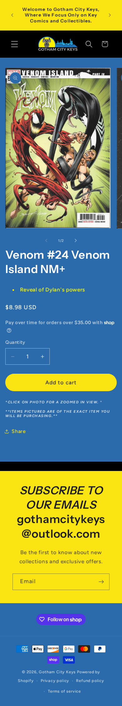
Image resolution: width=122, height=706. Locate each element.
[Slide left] (46, 240)
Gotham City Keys (57, 672)
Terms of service (64, 691)
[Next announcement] (110, 15)
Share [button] (19, 431)
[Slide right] (76, 240)
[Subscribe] (101, 582)
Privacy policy (55, 680)
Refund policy (90, 680)
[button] (15, 44)
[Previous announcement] (12, 15)
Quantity (15, 342)
